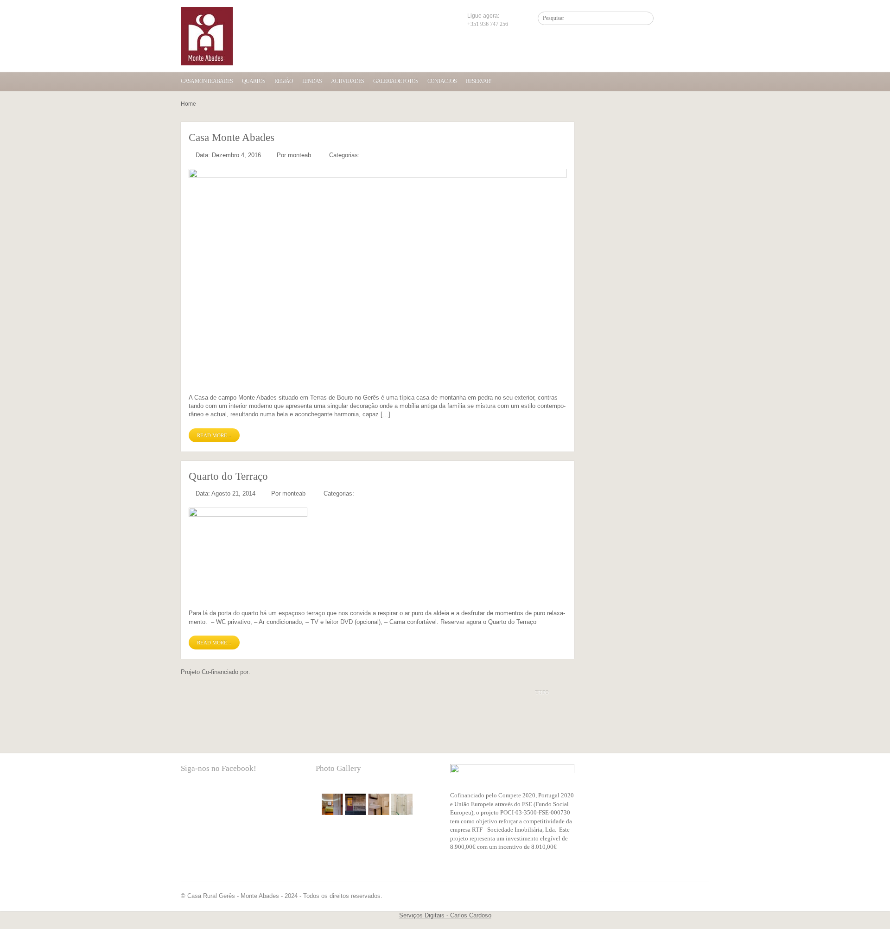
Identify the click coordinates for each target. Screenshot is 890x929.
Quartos (253, 81)
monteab (299, 155)
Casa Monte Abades (207, 81)
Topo (542, 692)
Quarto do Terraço (228, 476)
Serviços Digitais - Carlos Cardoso (445, 915)
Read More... (214, 435)
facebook (188, 797)
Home (188, 104)
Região (283, 81)
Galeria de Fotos (395, 81)
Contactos (442, 81)
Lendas (312, 81)
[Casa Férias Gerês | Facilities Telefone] (207, 36)
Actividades (347, 81)
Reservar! (478, 81)
